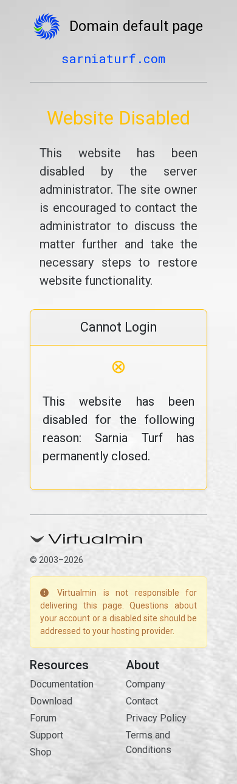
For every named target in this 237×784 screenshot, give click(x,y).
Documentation (62, 684)
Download (51, 701)
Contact (142, 701)
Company (145, 684)
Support (46, 735)
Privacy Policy (156, 718)
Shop (41, 752)
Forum (43, 718)
